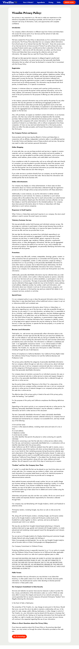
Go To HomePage (19, 636)
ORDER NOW (69, 2)
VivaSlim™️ (10, 2)
